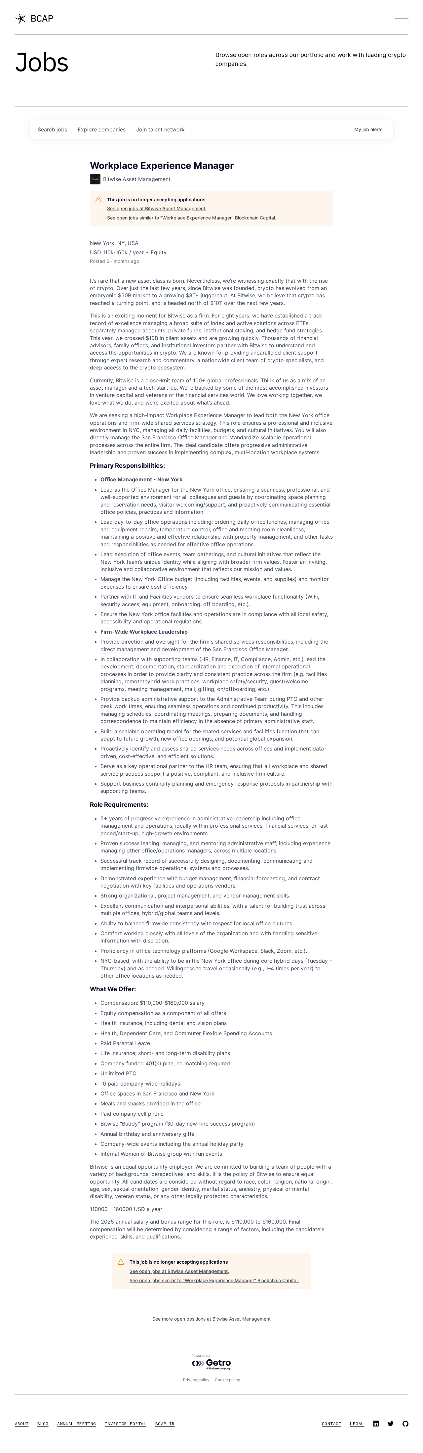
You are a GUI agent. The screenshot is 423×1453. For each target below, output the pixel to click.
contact (331, 1423)
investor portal (125, 1423)
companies (102, 129)
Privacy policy (196, 1379)
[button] (401, 18)
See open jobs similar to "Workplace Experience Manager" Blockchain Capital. (191, 217)
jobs (52, 129)
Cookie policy (227, 1379)
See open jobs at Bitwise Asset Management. (157, 208)
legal (357, 1423)
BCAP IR (165, 1423)
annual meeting (76, 1423)
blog (43, 1423)
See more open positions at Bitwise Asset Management (211, 1319)
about (22, 1423)
